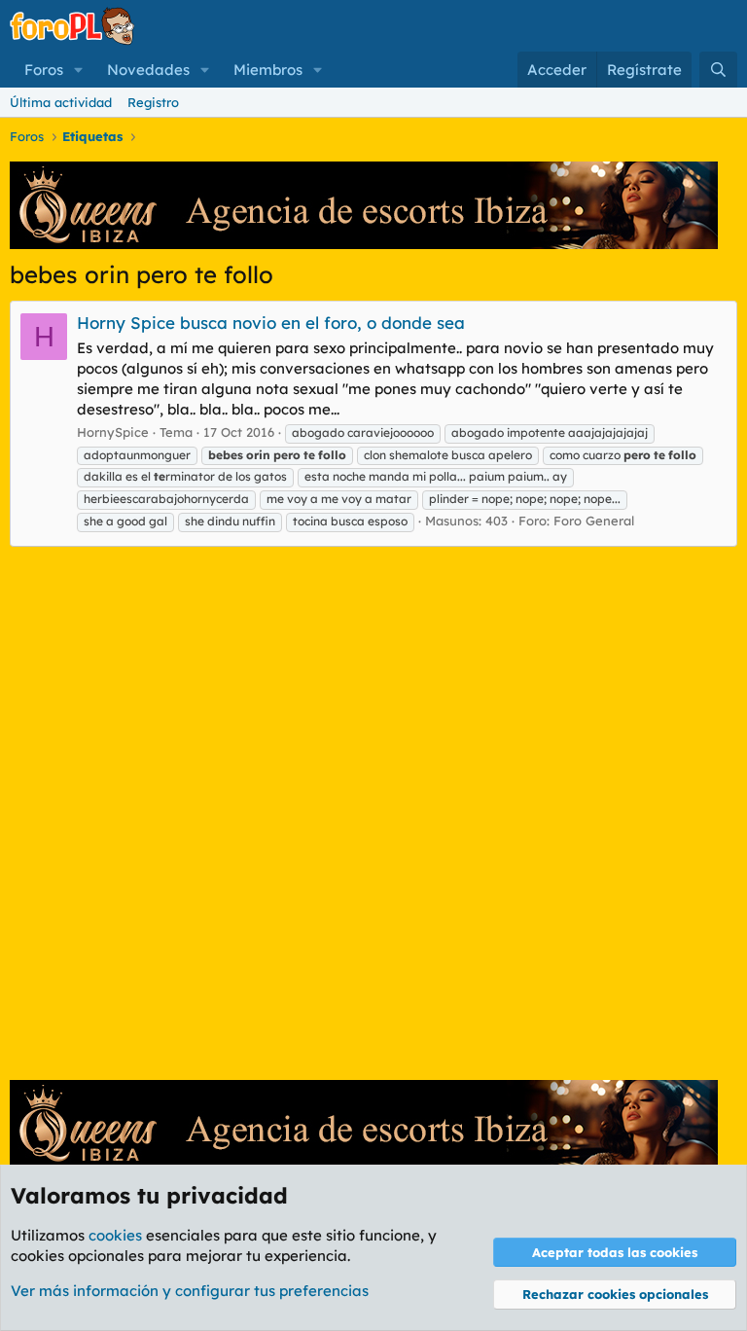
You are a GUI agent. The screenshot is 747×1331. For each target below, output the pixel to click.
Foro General (593, 520)
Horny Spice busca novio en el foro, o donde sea (271, 322)
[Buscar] (718, 70)
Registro (153, 102)
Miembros (267, 69)
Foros (43, 69)
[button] (78, 70)
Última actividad (61, 102)
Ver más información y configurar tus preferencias (190, 1290)
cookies (115, 1235)
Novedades (148, 69)
